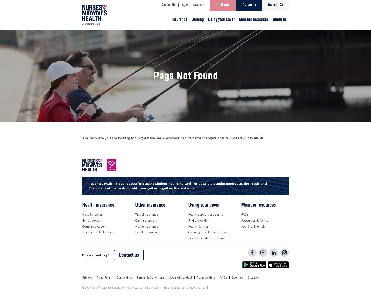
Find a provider (198, 220)
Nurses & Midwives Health (100, 15)
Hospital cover (92, 214)
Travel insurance (146, 214)
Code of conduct (180, 277)
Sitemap (237, 277)
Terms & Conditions (150, 277)
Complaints (124, 277)
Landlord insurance (148, 232)
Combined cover (93, 226)
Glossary (254, 277)
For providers (206, 277)
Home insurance (146, 226)
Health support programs (205, 214)
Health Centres (198, 226)
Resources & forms (254, 220)
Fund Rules (104, 277)
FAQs (245, 214)
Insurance (179, 19)
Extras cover (90, 220)
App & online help (253, 226)
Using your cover (221, 19)
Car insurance (144, 220)
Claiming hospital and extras (207, 232)
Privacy (87, 277)
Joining (198, 19)
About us (280, 19)
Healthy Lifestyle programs (206, 238)
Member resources (254, 19)
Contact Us (168, 5)
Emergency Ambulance (98, 232)
